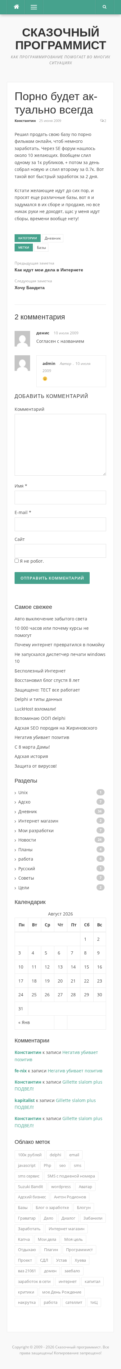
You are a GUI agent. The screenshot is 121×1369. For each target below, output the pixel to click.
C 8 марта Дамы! (32, 747)
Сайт (20, 539)
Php (47, 1165)
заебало (72, 1271)
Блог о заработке (52, 1207)
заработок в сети (34, 1281)
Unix (23, 792)
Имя (21, 486)
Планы (25, 849)
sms (77, 1165)
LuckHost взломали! (35, 709)
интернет (68, 1281)
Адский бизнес (32, 1197)
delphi (55, 1155)
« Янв (24, 1022)
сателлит (73, 1302)
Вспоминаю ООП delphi (40, 718)
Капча (24, 1239)
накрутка (27, 1302)
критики (26, 1292)
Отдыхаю (27, 1249)
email (74, 1155)
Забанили (92, 1218)
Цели (23, 888)
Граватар (27, 1218)
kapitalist (25, 1100)
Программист (79, 1249)
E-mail (23, 512)
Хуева (80, 1260)
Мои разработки (36, 830)
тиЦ (94, 1302)
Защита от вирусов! (36, 766)
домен (50, 1271)
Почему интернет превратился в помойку (60, 645)
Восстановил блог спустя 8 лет (47, 680)
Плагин (51, 1249)
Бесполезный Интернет (40, 671)
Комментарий (29, 409)
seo (62, 1165)
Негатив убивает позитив (42, 737)
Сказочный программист (60, 39)
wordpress (61, 1186)
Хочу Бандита (30, 287)
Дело (48, 1218)
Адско (24, 802)
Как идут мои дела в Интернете (49, 269)
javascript (27, 1165)
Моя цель (73, 1239)
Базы (41, 247)
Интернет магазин (38, 821)
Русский (26, 868)
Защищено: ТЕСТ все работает (47, 690)
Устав (61, 1260)
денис (42, 333)
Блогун (84, 1207)
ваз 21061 (27, 1271)
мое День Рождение (61, 1292)
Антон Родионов (70, 1197)
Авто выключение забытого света (51, 619)
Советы (26, 878)
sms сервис (28, 1176)
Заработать (29, 1228)
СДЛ (44, 1260)
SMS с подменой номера (71, 1176)
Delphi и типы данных (38, 699)
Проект (25, 1260)
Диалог (68, 1218)
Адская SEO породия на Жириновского (56, 728)
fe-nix (21, 1071)
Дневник (53, 238)
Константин (25, 120)
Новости (27, 840)
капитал (92, 1281)
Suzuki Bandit (30, 1186)
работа (25, 859)
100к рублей (30, 1155)
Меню (31, 7)
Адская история (31, 756)
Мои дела (47, 1239)
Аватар (85, 1186)
